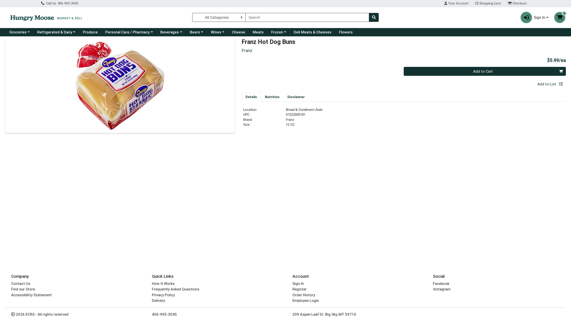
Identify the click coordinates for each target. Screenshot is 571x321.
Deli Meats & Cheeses (312, 32)
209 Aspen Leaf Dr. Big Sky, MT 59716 (324, 314)
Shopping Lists (489, 3)
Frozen (277, 32)
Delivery (158, 300)
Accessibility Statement (31, 295)
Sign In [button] (539, 17)
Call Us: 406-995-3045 (61, 3)
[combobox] (307, 17)
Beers (195, 32)
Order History (303, 295)
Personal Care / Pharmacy (127, 32)
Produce (90, 32)
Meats (258, 32)
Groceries (18, 32)
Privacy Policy (163, 295)
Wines (216, 32)
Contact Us (20, 283)
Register (299, 289)
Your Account (458, 3)
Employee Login (305, 300)
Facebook (441, 283)
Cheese (238, 32)
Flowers (346, 32)
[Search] (374, 17)
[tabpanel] (404, 119)
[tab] (251, 96)
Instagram (442, 289)
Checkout (519, 3)
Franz (290, 120)
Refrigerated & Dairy (54, 32)
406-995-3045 (164, 314)
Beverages (169, 32)
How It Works (163, 283)
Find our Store (23, 289)
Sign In (298, 283)
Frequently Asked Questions (175, 289)
